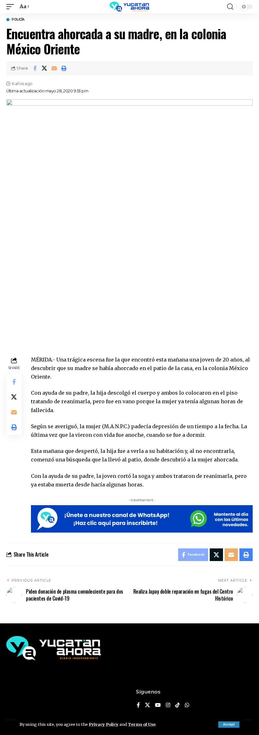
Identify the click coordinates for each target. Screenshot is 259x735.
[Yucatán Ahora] (129, 7)
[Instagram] (168, 705)
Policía (18, 19)
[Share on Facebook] (34, 68)
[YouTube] (158, 705)
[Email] (54, 68)
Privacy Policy (103, 724)
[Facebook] (138, 705)
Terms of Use (141, 724)
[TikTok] (177, 705)
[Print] (64, 68)
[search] (230, 6)
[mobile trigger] (11, 6)
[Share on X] (44, 68)
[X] (147, 705)
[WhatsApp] (187, 705)
